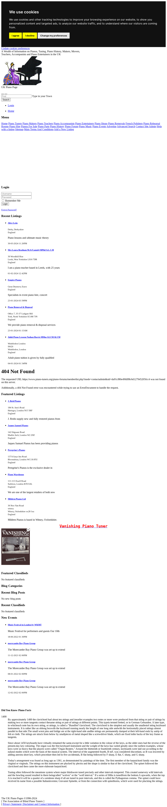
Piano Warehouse (16, 474)
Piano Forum (71, 126)
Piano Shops (101, 123)
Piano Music (85, 126)
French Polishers (134, 123)
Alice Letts (13, 223)
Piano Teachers (45, 123)
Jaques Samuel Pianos (18, 425)
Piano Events (99, 126)
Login (11, 105)
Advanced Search (126, 126)
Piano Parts (43, 126)
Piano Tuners (15, 123)
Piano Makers (30, 123)
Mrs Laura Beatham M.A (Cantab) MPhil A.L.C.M (31, 250)
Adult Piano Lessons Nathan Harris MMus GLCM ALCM (34, 337)
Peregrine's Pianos (16, 450)
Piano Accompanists (64, 123)
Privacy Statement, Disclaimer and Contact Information (31, 804)
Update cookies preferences (15, 48)
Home (11, 111)
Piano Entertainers (84, 123)
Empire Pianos (15, 280)
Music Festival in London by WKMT (25, 625)
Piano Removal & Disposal (20, 307)
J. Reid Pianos (14, 401)
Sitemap (19, 129)
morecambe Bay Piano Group (21, 643)
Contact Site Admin (146, 126)
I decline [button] (29, 35)
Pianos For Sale (29, 126)
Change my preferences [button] (53, 35)
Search (6, 99)
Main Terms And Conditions (38, 129)
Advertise (111, 126)
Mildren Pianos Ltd (17, 499)
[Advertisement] (83, 159)
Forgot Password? (9, 210)
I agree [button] (15, 35)
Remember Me (13, 200)
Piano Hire (14, 126)
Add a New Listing (64, 129)
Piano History (57, 126)
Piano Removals (116, 123)
